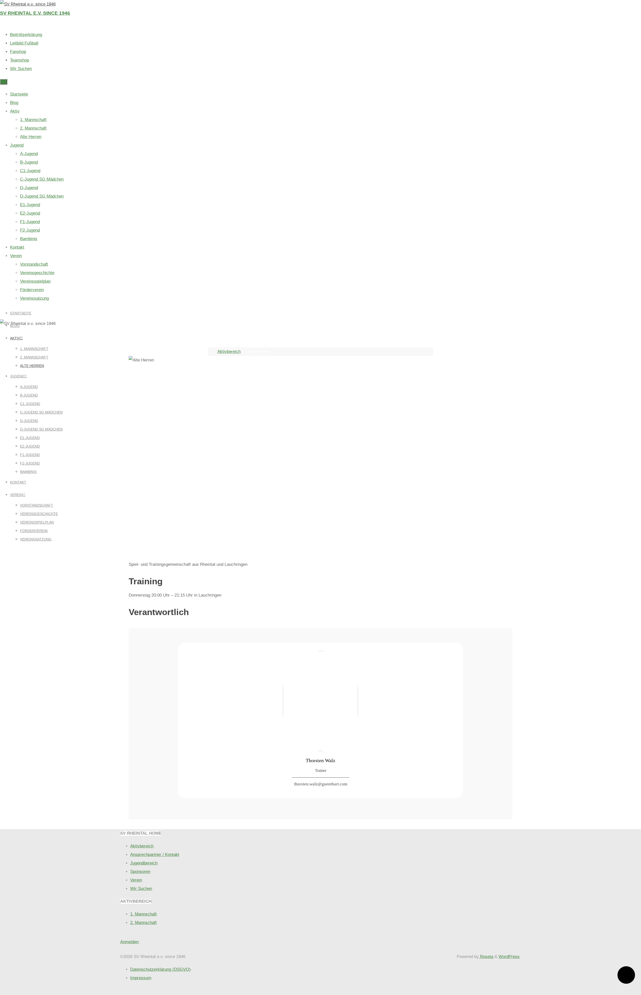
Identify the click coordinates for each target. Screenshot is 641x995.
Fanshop (18, 51)
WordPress (509, 956)
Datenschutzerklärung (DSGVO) (160, 969)
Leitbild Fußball (24, 43)
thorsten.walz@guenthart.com (320, 784)
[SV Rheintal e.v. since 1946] (28, 4)
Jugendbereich (143, 863)
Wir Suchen (21, 68)
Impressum (140, 977)
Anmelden (129, 941)
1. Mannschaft (143, 914)
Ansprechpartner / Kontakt (154, 854)
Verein (136, 880)
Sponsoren (140, 871)
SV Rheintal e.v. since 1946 (35, 13)
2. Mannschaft (143, 922)
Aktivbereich (229, 351)
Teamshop (19, 60)
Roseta (486, 956)
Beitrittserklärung (26, 34)
